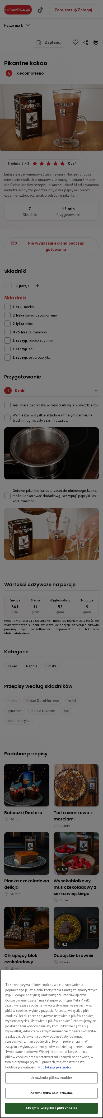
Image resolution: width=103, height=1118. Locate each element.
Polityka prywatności (54, 1067)
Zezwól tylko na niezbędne (51, 1093)
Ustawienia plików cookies (51, 1078)
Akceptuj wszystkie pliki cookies (51, 1108)
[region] (51, 1044)
